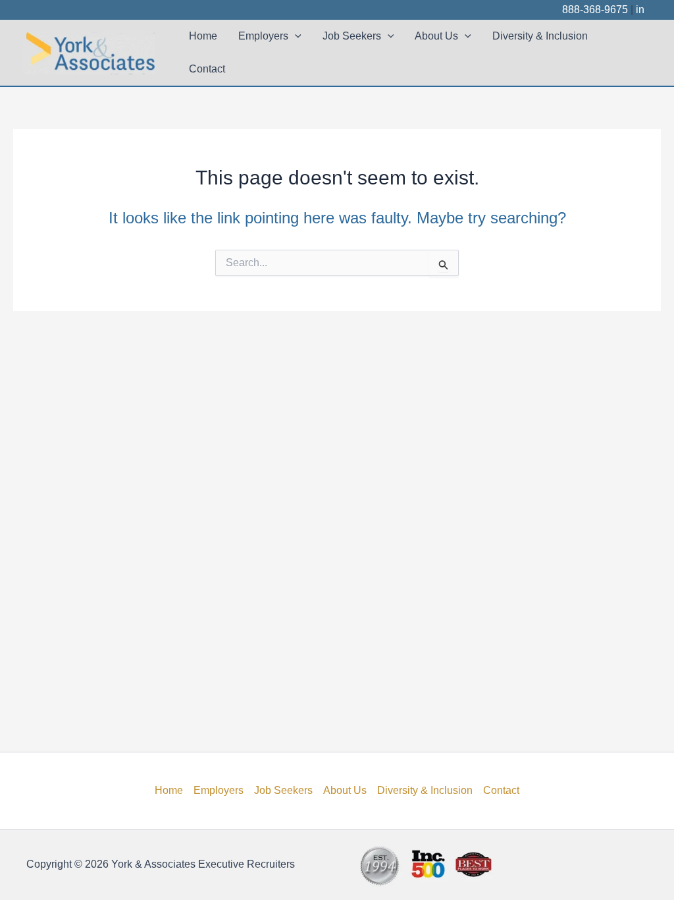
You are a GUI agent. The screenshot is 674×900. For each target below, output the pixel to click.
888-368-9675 (595, 9)
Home (203, 36)
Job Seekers (352, 36)
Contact (207, 68)
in (640, 9)
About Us (436, 36)
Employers (263, 36)
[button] (294, 36)
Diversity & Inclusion (540, 36)
